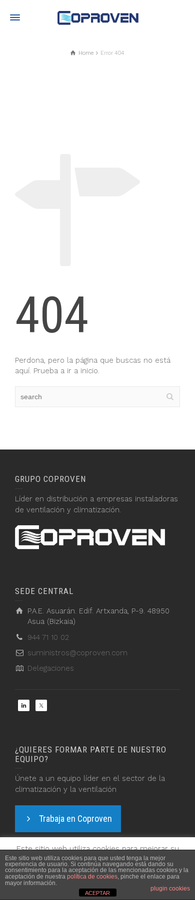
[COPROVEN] (97, 17)
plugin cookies (170, 888)
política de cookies (92, 876)
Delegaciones (51, 668)
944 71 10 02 (48, 637)
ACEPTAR (97, 893)
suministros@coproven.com (78, 652)
